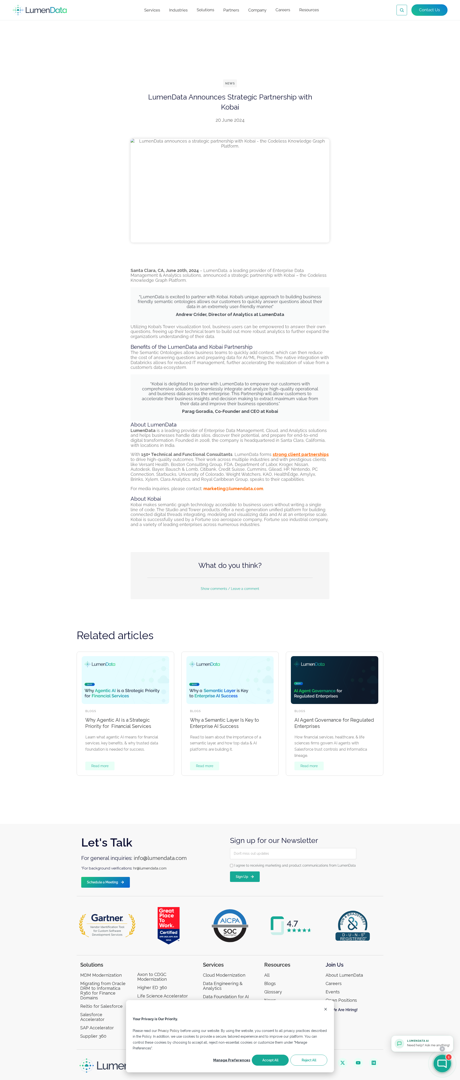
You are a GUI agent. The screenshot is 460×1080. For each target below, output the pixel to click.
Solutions (205, 9)
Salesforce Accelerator (92, 1017)
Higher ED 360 (152, 987)
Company (257, 10)
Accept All (270, 1060)
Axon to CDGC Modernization (152, 977)
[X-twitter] (342, 1063)
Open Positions (341, 1000)
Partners (231, 10)
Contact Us (429, 9)
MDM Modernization (101, 975)
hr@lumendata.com (150, 868)
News (230, 83)
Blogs (90, 711)
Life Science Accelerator (162, 995)
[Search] (402, 10)
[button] (230, 585)
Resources (309, 9)
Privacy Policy (168, 1031)
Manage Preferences (231, 1060)
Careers (283, 9)
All (267, 975)
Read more (100, 766)
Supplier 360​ (93, 1036)
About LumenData (344, 975)
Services (152, 10)
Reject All (309, 1060)
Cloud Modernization (224, 975)
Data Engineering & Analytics (222, 986)
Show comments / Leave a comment (230, 589)
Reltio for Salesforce (101, 1006)
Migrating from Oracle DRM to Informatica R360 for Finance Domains (103, 990)
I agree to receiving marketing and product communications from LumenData (295, 865)
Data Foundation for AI (226, 996)
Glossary (273, 991)
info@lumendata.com (160, 858)
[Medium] (374, 1063)
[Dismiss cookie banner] (325, 1010)
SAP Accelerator (97, 1027)
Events (333, 991)
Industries (178, 10)
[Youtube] (358, 1063)
